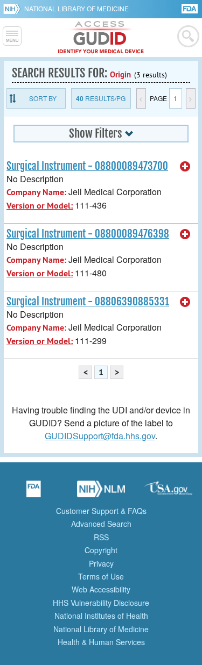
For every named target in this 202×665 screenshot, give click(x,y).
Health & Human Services (101, 642)
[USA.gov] (168, 492)
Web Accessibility (101, 589)
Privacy (101, 563)
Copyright (101, 550)
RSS (101, 537)
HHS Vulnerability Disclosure (101, 602)
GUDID (101, 37)
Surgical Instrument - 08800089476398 (87, 233)
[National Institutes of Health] (13, 8)
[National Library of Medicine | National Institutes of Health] (101, 492)
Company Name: (36, 192)
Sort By (43, 98)
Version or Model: (39, 205)
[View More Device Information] (185, 166)
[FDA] (190, 7)
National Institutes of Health (101, 615)
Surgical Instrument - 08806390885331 (87, 301)
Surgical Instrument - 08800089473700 (87, 166)
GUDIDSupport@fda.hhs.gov (100, 436)
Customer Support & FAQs (101, 510)
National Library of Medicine (76, 8)
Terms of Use (101, 576)
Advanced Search (101, 523)
